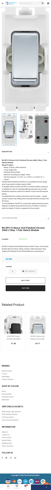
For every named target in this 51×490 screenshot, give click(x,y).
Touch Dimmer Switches (10, 420)
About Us (5, 432)
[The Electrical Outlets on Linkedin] (15, 458)
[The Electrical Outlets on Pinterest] (6, 458)
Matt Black (5, 400)
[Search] (42, 3)
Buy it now (25, 288)
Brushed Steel (7, 394)
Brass (4, 391)
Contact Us (6, 435)
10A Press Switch (8, 417)
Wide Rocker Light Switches (11, 412)
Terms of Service (7, 446)
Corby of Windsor (7, 379)
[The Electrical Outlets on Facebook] (2, 458)
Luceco (4, 374)
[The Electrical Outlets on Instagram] (11, 458)
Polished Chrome (8, 397)
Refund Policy (6, 440)
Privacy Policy (6, 437)
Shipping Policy (7, 443)
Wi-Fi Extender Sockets (9, 414)
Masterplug (6, 376)
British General (7, 371)
